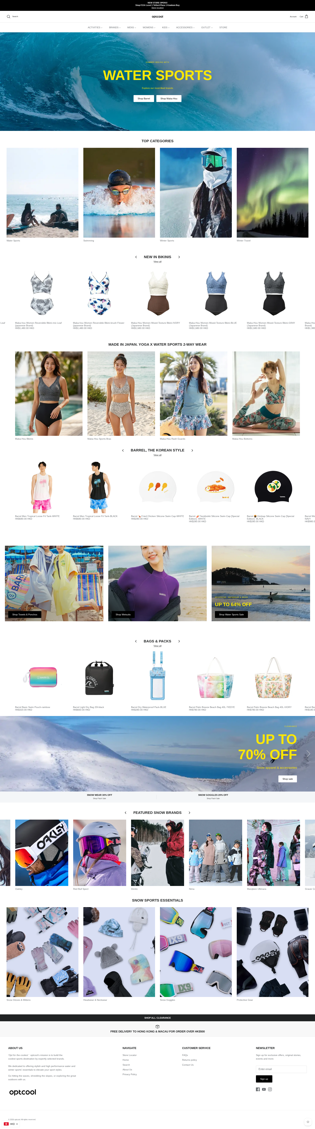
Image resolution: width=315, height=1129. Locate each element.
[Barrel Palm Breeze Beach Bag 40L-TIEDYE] (215, 677)
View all (157, 261)
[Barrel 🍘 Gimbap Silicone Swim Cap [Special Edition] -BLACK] (273, 486)
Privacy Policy (130, 1074)
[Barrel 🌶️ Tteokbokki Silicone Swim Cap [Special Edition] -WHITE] (215, 486)
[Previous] (6, 753)
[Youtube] (264, 1089)
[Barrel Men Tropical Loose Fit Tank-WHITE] (41, 486)
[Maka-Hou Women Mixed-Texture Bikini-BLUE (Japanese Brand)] (215, 293)
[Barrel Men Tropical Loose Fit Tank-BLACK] (99, 486)
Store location (157, 8)
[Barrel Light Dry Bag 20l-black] (99, 677)
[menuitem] (95, 27)
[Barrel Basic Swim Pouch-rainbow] (41, 677)
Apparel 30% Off (256, 771)
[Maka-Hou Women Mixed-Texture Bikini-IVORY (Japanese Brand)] (157, 293)
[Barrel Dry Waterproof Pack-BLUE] (157, 677)
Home (126, 1060)
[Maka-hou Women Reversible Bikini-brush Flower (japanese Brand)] (99, 293)
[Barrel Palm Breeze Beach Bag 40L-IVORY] (273, 677)
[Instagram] (270, 1089)
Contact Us (188, 1064)
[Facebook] (258, 1089)
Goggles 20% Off (284, 771)
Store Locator (130, 1055)
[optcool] (157, 16)
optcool (17, 1119)
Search (126, 1064)
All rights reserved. (28, 1119)
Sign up (264, 1079)
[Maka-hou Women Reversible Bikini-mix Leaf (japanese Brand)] (41, 293)
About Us (127, 1069)
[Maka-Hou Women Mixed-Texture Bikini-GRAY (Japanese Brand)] (273, 293)
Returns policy (189, 1060)
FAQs (185, 1055)
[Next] (308, 753)
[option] (157, 81)
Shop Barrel (144, 98)
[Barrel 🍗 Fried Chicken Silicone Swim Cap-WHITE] (157, 486)
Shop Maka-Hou (168, 98)
